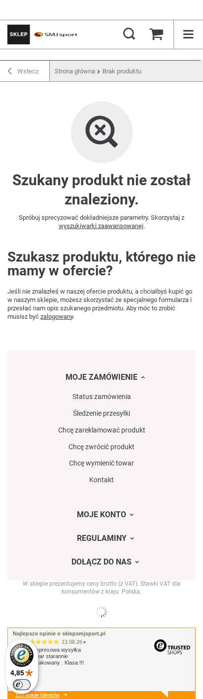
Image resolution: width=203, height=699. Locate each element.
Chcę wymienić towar (101, 463)
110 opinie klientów (37, 695)
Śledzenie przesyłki (101, 413)
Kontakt (101, 480)
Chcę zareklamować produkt (101, 430)
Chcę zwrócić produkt (101, 447)
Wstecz (27, 71)
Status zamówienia (101, 396)
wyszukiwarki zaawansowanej (101, 226)
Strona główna (75, 71)
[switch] (22, 684)
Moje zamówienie (101, 377)
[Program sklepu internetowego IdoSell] (101, 612)
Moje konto (101, 514)
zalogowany (56, 316)
